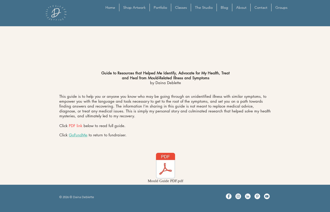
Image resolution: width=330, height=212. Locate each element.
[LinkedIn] (248, 196)
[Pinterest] (257, 196)
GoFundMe (78, 134)
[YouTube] (267, 196)
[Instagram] (238, 196)
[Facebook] (229, 196)
